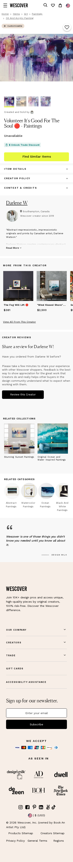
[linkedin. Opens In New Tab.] (41, 807)
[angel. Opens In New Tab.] (47, 807)
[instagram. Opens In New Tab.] (20, 807)
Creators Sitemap (52, 833)
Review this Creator (23, 394)
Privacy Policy (15, 840)
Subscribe (36, 724)
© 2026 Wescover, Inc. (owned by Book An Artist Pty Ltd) (35, 825)
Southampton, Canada (36, 211)
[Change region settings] (68, 6)
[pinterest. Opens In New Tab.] (34, 807)
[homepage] (19, 5)
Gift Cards (15, 668)
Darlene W (17, 203)
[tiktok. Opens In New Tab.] (53, 807)
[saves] (53, 5)
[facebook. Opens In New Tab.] (27, 807)
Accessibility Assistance (26, 682)
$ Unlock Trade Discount (24, 144)
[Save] (67, 27)
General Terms (37, 840)
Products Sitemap (20, 833)
